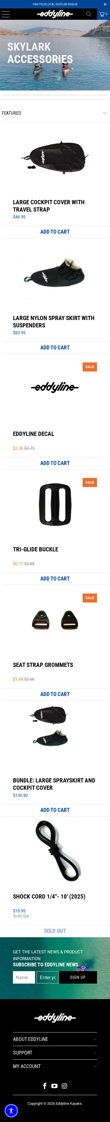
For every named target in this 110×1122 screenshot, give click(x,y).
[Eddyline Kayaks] (55, 14)
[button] (11, 1110)
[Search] (91, 14)
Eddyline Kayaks (69, 1103)
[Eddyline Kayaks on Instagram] (64, 1086)
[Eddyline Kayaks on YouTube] (54, 1086)
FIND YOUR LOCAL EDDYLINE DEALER (55, 4)
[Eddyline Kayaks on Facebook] (45, 1086)
